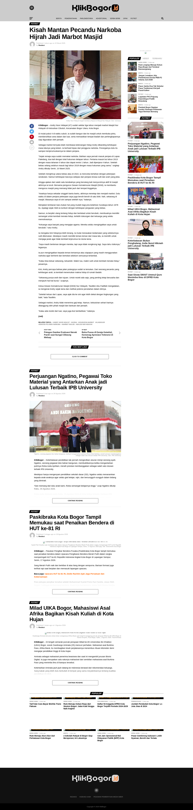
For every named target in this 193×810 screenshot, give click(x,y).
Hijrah (74, 322)
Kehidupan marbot (86, 322)
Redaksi (42, 45)
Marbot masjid (68, 324)
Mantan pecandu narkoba (49, 324)
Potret (134, 18)
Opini (125, 18)
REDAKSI (73, 797)
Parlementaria (86, 18)
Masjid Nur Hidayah (84, 324)
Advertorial (101, 18)
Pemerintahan (71, 18)
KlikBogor (100, 322)
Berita (59, 18)
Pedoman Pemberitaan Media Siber (108, 797)
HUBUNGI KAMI (85, 797)
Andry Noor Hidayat (61, 322)
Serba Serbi (115, 18)
